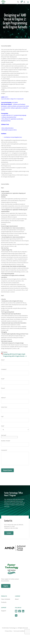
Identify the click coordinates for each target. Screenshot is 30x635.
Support (3, 611)
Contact (9, 533)
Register (5, 586)
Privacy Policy (8, 631)
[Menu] (28, 2)
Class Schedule (5, 599)
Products (3, 602)
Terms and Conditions (19, 631)
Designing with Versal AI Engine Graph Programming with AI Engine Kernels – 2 (14, 355)
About (17, 599)
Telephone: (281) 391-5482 (11, 528)
